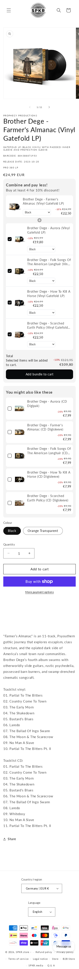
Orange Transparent (43, 531)
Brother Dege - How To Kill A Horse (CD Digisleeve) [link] (48, 474)
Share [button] (12, 839)
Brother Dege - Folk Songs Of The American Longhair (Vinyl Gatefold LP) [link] (49, 262)
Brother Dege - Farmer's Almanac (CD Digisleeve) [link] (45, 427)
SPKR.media (36, 965)
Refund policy (44, 952)
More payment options (39, 592)
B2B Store (69, 958)
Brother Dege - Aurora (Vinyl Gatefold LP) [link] (48, 230)
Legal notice (40, 958)
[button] (9, 10)
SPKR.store (22, 952)
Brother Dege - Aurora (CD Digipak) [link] (47, 404)
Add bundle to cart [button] (40, 374)
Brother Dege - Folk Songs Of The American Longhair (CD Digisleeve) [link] (49, 451)
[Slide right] (49, 107)
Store (55, 958)
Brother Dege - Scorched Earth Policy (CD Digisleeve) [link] (47, 498)
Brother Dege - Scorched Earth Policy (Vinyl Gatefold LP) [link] (47, 325)
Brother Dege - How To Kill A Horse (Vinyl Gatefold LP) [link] (48, 294)
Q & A (51, 965)
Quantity (9, 544)
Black (12, 531)
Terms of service (18, 958)
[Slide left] (30, 107)
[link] (14, 206)
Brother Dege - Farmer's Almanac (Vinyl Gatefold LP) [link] (43, 201)
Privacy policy (65, 952)
